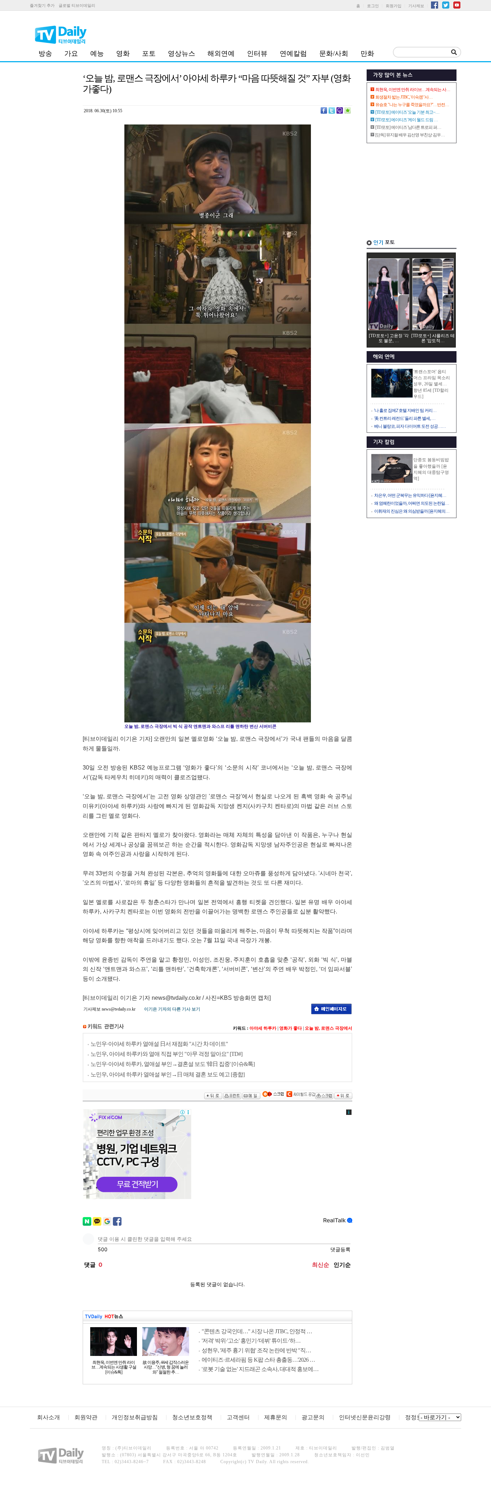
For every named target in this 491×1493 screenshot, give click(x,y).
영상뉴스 (181, 53)
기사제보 (416, 6)
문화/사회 (333, 53)
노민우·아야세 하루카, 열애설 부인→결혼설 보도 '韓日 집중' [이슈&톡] (172, 1064)
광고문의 (313, 1417)
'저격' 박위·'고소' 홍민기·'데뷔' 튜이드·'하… (251, 1341)
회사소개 (48, 1417)
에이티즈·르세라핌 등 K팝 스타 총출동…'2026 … (258, 1360)
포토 (149, 53)
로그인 (373, 6)
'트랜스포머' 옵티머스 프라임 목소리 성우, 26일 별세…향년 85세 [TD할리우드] (431, 384)
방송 (45, 53)
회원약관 (85, 1417)
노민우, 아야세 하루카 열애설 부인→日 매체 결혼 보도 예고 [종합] (167, 1074)
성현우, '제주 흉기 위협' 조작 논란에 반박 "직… (256, 1350)
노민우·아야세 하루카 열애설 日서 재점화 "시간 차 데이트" (159, 1044)
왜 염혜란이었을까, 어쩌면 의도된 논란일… (411, 503)
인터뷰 (257, 53)
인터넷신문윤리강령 (365, 1417)
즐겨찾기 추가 (42, 5)
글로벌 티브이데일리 (77, 5)
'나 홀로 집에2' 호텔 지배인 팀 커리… (405, 410)
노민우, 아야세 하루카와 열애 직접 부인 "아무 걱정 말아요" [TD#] (166, 1054)
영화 (123, 53)
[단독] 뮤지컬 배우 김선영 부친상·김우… (410, 134)
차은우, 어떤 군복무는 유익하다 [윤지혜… (410, 495)
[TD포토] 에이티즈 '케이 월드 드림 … (406, 119)
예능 (97, 53)
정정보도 (416, 1417)
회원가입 (393, 6)
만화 (367, 53)
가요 (71, 53)
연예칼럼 (293, 53)
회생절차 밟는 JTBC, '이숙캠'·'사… (403, 97)
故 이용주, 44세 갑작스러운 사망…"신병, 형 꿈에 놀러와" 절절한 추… (166, 1367)
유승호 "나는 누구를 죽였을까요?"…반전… (412, 104)
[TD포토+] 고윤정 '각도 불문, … (389, 338)
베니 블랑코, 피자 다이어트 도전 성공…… (410, 426)
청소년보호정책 (192, 1417)
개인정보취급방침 (135, 1417)
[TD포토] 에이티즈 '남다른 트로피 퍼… (408, 127)
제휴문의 (275, 1417)
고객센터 (238, 1417)
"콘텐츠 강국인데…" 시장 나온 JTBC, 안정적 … (257, 1331)
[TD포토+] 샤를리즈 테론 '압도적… (433, 338)
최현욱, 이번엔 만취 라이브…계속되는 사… (412, 89)
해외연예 (221, 53)
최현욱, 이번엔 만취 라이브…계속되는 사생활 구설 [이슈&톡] (113, 1367)
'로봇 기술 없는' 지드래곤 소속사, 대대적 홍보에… (260, 1369)
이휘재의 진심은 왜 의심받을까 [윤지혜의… (411, 511)
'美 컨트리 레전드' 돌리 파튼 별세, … (404, 418)
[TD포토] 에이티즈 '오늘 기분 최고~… (407, 112)
